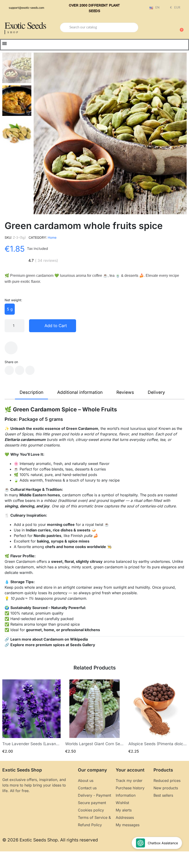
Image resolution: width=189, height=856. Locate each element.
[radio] (10, 309)
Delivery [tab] (156, 392)
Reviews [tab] (125, 392)
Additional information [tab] (80, 392)
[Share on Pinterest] (30, 370)
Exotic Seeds (25, 25)
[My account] (163, 28)
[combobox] (99, 27)
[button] (179, 27)
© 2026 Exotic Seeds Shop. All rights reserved (50, 840)
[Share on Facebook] (9, 370)
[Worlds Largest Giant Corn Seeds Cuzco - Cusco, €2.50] (94, 716)
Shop (13, 32)
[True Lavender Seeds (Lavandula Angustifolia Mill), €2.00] (31, 716)
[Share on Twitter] (19, 370)
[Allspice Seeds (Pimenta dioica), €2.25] (157, 716)
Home (52, 237)
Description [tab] (31, 392)
